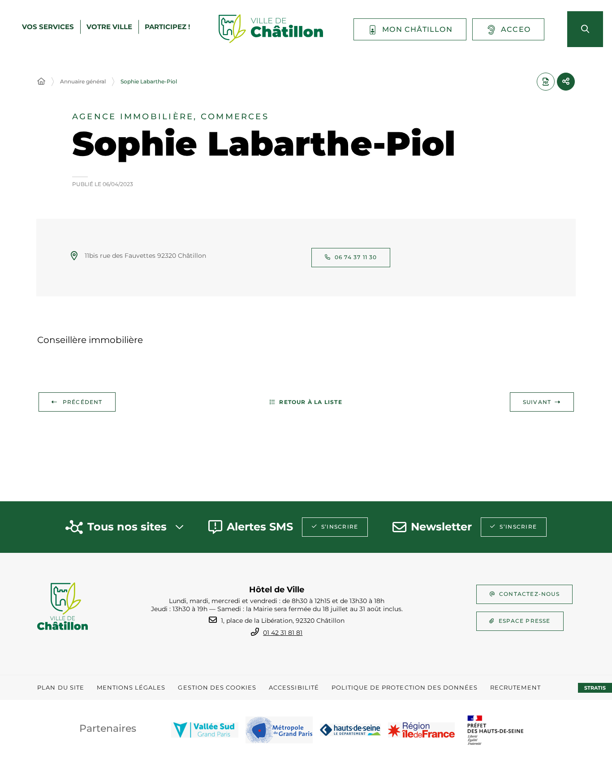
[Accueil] (41, 81)
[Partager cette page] (566, 82)
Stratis (595, 688)
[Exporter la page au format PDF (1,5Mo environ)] (546, 82)
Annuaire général (83, 81)
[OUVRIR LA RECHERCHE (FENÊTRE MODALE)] (585, 29)
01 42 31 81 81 (282, 633)
